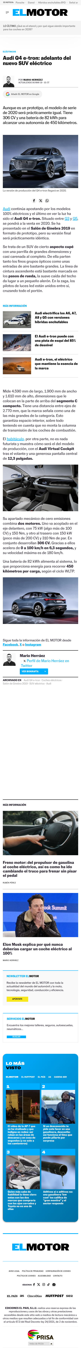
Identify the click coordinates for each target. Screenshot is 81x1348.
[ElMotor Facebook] (34, 1285)
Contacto (57, 1276)
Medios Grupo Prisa (40, 1343)
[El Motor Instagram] (43, 1285)
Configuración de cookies (58, 1271)
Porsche (20, 2)
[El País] (12, 1296)
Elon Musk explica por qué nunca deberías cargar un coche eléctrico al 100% (37, 948)
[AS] (22, 1296)
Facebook (10, 645)
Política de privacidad (33, 1271)
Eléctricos (9, 51)
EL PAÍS (41, 1077)
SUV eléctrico (36, 683)
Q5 (75, 218)
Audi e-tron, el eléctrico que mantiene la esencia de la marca (56, 364)
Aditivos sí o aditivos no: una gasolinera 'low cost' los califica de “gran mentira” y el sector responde (58, 1197)
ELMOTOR (12, 1077)
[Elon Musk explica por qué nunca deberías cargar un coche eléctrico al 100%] (40, 915)
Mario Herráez (33, 79)
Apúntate (17, 999)
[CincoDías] (34, 1296)
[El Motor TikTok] (48, 1285)
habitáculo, (16, 439)
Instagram (33, 645)
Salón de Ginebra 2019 (15, 683)
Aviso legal (14, 1271)
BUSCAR (16, 1037)
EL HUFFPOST (28, 1077)
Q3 (67, 218)
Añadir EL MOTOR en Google (25, 94)
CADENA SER (60, 1077)
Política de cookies (26, 1276)
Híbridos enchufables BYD (52, 2)
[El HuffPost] (54, 1296)
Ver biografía (30, 671)
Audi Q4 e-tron (32, 680)
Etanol (31, 2)
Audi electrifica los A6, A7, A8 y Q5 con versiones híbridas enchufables (55, 317)
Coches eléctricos (51, 680)
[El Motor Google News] (54, 1285)
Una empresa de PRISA (40, 1334)
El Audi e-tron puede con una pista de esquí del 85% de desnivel (55, 340)
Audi (6, 208)
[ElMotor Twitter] (38, 1285)
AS (49, 1077)
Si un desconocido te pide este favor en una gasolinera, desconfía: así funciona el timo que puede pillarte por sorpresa (57, 1133)
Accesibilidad (44, 1276)
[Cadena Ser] (69, 1296)
